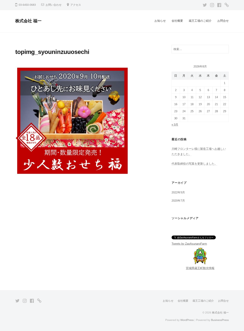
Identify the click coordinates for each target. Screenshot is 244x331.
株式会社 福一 (28, 20)
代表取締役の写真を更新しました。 (194, 163)
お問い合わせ (54, 4)
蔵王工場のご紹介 (200, 20)
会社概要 (177, 20)
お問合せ (223, 20)
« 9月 (175, 124)
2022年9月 (178, 192)
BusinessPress (220, 319)
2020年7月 (178, 200)
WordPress (187, 319)
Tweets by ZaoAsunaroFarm (189, 243)
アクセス (75, 4)
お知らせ (160, 20)
